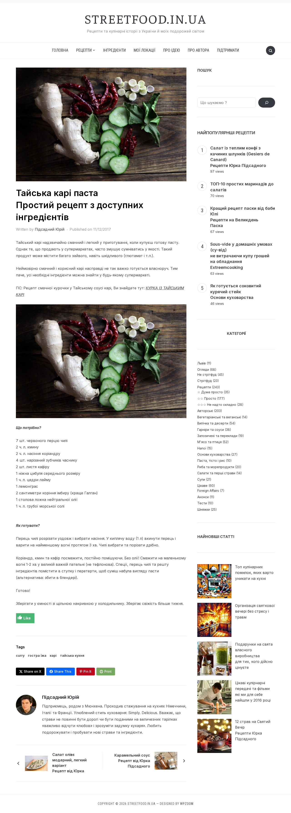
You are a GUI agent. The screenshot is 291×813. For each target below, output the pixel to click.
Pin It (87, 671)
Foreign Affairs (208, 490)
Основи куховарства (213, 454)
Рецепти (204, 387)
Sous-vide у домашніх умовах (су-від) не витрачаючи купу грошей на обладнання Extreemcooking (241, 256)
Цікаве (202, 485)
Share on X (32, 671)
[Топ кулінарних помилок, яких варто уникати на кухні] (214, 581)
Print (108, 671)
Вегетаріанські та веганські (219, 417)
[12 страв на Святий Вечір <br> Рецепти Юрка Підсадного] (214, 736)
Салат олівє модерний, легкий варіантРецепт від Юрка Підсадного (69, 763)
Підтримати (228, 50)
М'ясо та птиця (209, 442)
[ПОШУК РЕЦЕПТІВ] (266, 103)
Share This (62, 671)
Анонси (203, 497)
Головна (60, 50)
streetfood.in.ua (145, 18)
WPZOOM (186, 803)
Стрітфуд (204, 381)
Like (27, 618)
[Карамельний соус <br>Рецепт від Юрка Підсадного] (166, 760)
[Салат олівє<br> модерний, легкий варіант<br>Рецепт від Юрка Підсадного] (36, 762)
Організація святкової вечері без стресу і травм (255, 611)
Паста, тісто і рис (211, 460)
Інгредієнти (114, 50)
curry (20, 655)
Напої (201, 448)
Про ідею (171, 50)
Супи (201, 479)
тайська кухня (72, 655)
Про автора (198, 50)
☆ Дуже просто (210, 392)
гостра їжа (37, 655)
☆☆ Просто (206, 398)
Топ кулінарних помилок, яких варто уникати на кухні (254, 573)
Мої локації (144, 50)
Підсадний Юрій (49, 229)
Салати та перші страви (216, 473)
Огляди (203, 369)
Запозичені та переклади (217, 436)
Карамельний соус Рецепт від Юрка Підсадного (132, 760)
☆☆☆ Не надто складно (216, 404)
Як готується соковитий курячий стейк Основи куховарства (235, 291)
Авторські (205, 411)
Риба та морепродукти (215, 467)
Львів (201, 363)
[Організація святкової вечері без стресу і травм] (214, 620)
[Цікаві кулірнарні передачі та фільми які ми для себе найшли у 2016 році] (214, 697)
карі (53, 655)
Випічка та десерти (212, 423)
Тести (202, 503)
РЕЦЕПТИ (84, 50)
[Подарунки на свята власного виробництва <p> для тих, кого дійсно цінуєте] (214, 658)
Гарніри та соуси (210, 430)
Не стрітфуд (207, 374)
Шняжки (203, 509)
